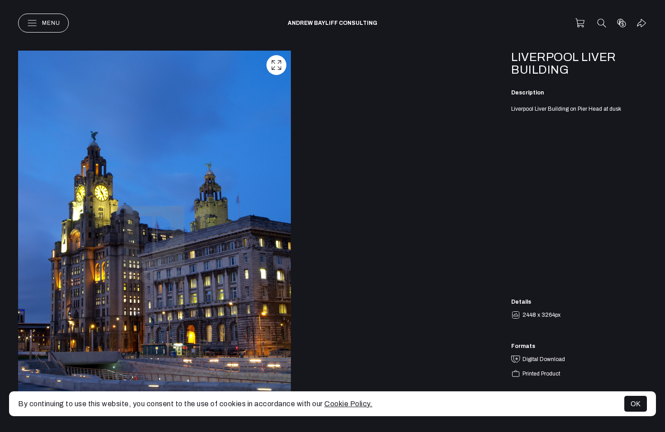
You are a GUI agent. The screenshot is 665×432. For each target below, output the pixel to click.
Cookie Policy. (348, 404)
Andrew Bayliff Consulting (332, 23)
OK (636, 404)
